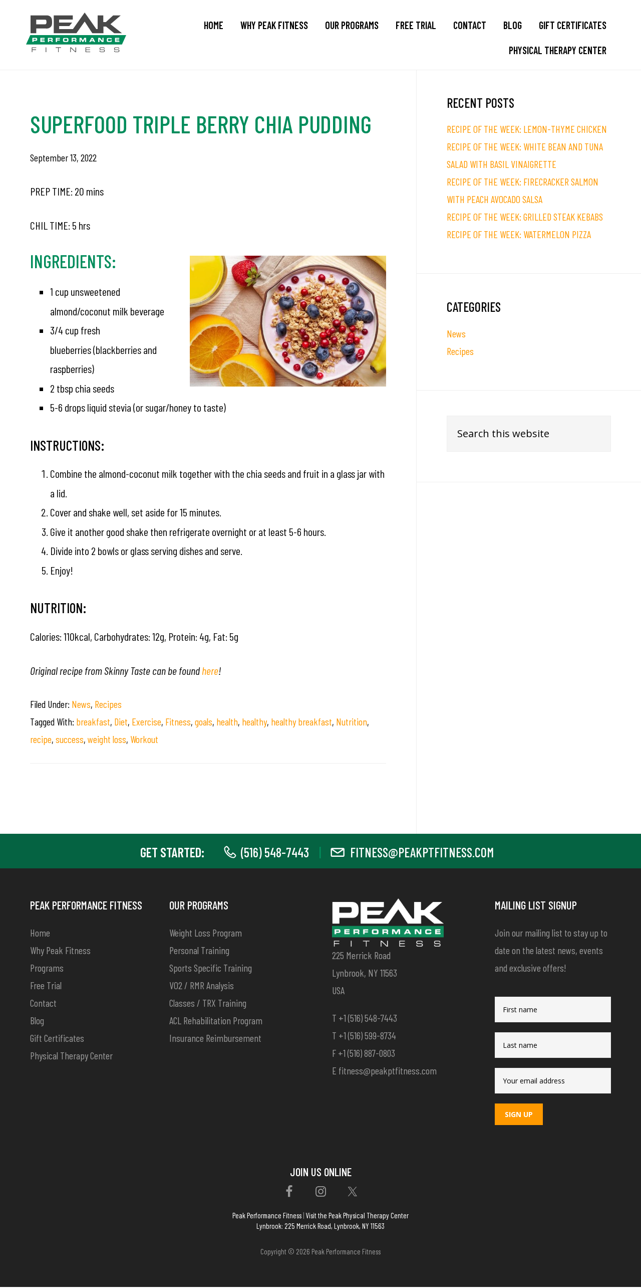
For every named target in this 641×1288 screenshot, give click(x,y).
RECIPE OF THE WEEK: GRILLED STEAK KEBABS (525, 217)
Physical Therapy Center (71, 1055)
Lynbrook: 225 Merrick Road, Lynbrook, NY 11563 (320, 1225)
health (227, 721)
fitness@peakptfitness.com (422, 852)
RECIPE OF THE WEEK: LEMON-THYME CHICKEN (527, 129)
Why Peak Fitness (60, 950)
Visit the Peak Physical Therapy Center (357, 1215)
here (210, 670)
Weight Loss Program (205, 933)
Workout (144, 739)
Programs (47, 968)
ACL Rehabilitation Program (215, 1020)
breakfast (93, 721)
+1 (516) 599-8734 (367, 1035)
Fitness (178, 721)
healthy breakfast (301, 721)
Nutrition (351, 721)
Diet (121, 721)
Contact (43, 1003)
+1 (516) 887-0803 (366, 1053)
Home (40, 933)
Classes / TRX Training (207, 1003)
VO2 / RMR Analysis (201, 985)
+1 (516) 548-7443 (368, 1018)
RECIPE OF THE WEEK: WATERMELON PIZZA (519, 234)
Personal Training (199, 950)
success (70, 739)
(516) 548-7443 (275, 852)
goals (203, 721)
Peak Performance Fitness (266, 1215)
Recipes (108, 704)
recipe (41, 739)
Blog (37, 1020)
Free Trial (46, 985)
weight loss (107, 739)
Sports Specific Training (210, 968)
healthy (254, 721)
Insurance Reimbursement (215, 1038)
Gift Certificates (57, 1038)
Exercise (146, 721)
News (81, 704)
